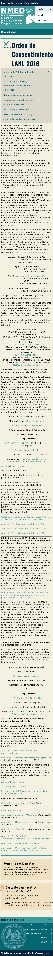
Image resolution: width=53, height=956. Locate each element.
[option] (44, 15)
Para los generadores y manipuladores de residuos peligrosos (17, 85)
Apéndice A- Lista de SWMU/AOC (18, 815)
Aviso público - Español (13, 786)
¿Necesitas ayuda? (35, 421)
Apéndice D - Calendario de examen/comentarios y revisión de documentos (25, 837)
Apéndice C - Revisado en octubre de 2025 (23, 533)
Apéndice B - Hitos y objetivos (17, 822)
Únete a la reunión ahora (26, 344)
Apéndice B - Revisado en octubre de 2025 (23, 528)
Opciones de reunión (36, 459)
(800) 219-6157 (45, 938)
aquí (46, 315)
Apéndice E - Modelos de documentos (21, 843)
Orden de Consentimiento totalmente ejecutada (26, 757)
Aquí (7, 902)
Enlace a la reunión (35, 276)
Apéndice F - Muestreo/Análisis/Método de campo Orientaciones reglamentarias (23, 849)
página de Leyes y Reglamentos (19, 874)
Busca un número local (26, 354)
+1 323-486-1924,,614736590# (18, 443)
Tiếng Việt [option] (41, 20)
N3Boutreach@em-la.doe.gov (28, 364)
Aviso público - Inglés (12, 466)
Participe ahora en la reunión (26, 676)
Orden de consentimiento (14, 803)
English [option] (39, 15)
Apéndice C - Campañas (13, 829)
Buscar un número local (26, 450)
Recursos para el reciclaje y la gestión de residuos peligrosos (19, 116)
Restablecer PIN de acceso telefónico (26, 461)
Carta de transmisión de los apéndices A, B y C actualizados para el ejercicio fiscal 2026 (25, 518)
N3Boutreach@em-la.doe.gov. (26, 714)
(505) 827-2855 (45, 942)
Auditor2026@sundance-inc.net (29, 252)
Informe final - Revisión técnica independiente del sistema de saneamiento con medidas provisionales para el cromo (25, 595)
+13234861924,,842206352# (26, 698)
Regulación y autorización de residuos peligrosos (18, 102)
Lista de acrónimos (11, 810)
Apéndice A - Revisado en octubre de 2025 (23, 524)
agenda (27, 659)
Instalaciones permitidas (16, 109)
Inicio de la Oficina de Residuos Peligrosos (20, 74)
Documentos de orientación (17, 95)
